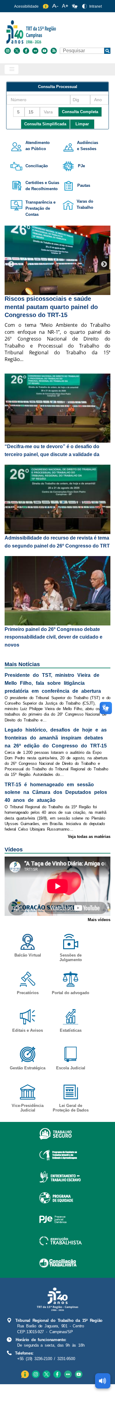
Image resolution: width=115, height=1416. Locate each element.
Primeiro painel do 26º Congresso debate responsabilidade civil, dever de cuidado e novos (53, 637)
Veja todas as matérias (89, 836)
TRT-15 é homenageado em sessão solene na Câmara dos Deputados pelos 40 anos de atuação (56, 792)
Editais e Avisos (27, 1030)
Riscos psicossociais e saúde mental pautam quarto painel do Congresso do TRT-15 (51, 307)
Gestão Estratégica (27, 1068)
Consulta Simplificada (45, 124)
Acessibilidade (26, 6)
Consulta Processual (57, 86)
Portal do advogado (70, 992)
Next (104, 264)
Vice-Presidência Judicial (28, 1107)
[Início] (57, 31)
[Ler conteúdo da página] (102, 1380)
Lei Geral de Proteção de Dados (71, 1107)
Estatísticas (71, 1030)
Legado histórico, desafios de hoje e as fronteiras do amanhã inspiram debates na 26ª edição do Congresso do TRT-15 (56, 737)
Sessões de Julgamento (70, 957)
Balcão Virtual (27, 955)
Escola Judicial (70, 1068)
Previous (11, 264)
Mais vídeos (99, 919)
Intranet (95, 6)
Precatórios (28, 992)
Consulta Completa (80, 111)
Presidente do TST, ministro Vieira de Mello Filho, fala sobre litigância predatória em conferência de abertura (53, 683)
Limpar (82, 124)
